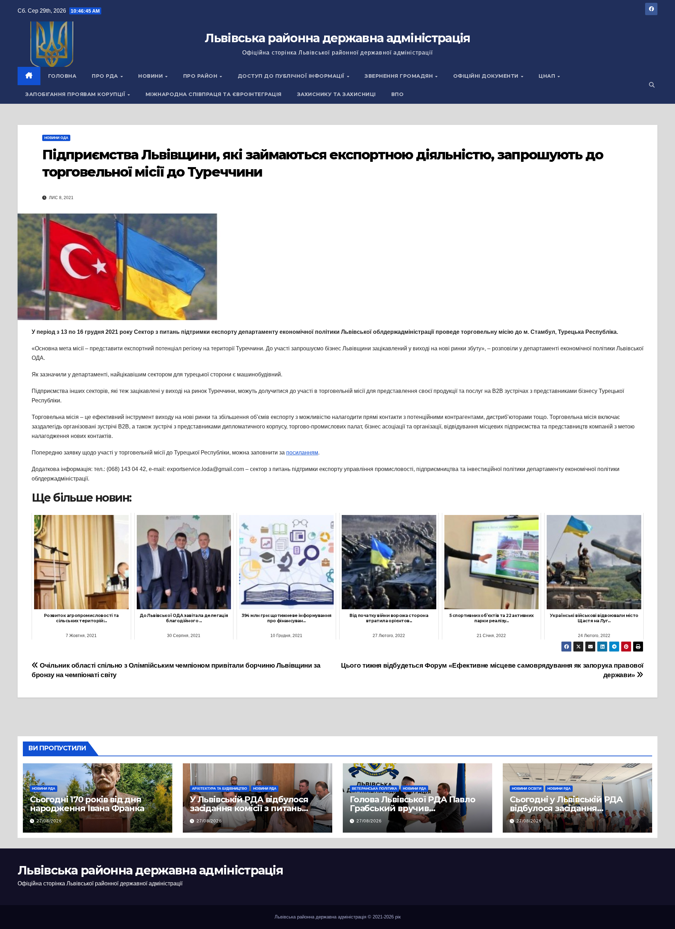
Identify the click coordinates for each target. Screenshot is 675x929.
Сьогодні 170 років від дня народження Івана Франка (87, 803)
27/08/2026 (49, 821)
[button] (652, 85)
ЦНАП (548, 76)
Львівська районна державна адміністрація (337, 38)
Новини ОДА (56, 138)
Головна (62, 76)
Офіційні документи (486, 76)
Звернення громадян (400, 76)
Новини (151, 76)
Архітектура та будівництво (219, 788)
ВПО (397, 94)
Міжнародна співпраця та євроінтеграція (214, 94)
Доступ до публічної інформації (292, 76)
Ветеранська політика (374, 788)
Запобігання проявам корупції (76, 94)
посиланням (302, 453)
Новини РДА (43, 788)
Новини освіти (526, 788)
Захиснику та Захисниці (336, 94)
